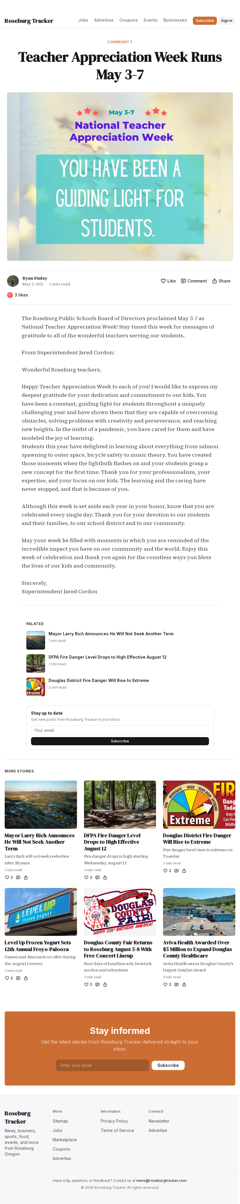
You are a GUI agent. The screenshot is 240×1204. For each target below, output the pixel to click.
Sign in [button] (226, 20)
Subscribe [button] (205, 20)
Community (119, 42)
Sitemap (60, 1121)
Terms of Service (117, 1130)
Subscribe (120, 741)
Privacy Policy (114, 1121)
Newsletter (159, 1121)
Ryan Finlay (34, 278)
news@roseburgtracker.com (161, 1180)
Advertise (104, 20)
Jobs (83, 20)
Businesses (175, 20)
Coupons (128, 20)
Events (150, 20)
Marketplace (65, 1139)
